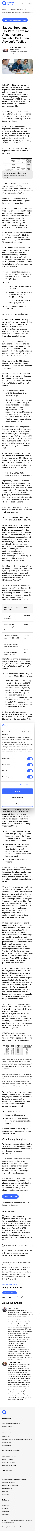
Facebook (5, 1511)
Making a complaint (8, 1482)
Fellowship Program (8, 1462)
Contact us (6, 1495)
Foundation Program (9, 1456)
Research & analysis (16, 9)
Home (4, 9)
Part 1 (6, 85)
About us (5, 1476)
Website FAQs (6, 1445)
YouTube (5, 1515)
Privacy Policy (6, 1527)
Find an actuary (7, 1442)
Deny (17, 804)
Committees (6, 1488)
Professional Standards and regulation (14, 1479)
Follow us (6, 1500)
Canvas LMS (6, 1427)
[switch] (30, 764)
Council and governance (10, 1485)
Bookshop (5, 1436)
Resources (6, 1418)
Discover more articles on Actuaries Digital (16, 1439)
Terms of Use (18, 1527)
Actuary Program (7, 1459)
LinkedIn (5, 1505)
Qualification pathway (9, 1465)
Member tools (6, 1433)
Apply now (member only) (10, 1423)
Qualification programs (11, 1451)
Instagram (5, 1508)
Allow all (18, 791)
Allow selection (17, 797)
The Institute (7, 1471)
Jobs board (6, 1430)
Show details (24, 785)
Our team (5, 1491)
